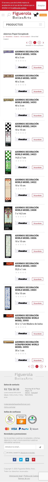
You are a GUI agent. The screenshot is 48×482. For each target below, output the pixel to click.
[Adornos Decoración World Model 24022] (8, 177)
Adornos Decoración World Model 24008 (27, 208)
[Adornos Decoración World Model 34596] (8, 49)
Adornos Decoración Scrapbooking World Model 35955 (27, 318)
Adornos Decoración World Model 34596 (27, 52)
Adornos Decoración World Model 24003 (27, 264)
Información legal (15, 476)
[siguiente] (43, 42)
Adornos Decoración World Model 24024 (27, 125)
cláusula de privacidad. (27, 453)
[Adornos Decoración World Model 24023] (8, 150)
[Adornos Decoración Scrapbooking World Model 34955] (8, 340)
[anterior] (26, 42)
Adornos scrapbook (25, 36)
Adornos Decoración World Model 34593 (27, 101)
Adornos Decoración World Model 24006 (27, 236)
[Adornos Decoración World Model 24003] (8, 261)
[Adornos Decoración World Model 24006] (8, 233)
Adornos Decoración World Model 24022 (27, 181)
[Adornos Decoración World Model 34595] (8, 73)
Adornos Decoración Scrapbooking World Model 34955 (27, 344)
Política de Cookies (31, 476)
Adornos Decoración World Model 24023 (27, 153)
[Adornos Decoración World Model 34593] (8, 98)
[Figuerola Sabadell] (22, 15)
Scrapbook (16, 36)
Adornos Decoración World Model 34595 (27, 76)
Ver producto (38, 67)
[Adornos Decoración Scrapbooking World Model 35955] (8, 313)
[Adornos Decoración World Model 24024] (8, 122)
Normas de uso (24, 478)
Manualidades (9, 36)
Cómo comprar (9, 407)
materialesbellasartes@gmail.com (17, 404)
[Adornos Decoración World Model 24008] (8, 205)
